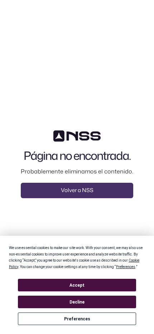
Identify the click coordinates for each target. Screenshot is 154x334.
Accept (77, 285)
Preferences (77, 318)
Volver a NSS (77, 190)
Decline (77, 302)
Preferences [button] (125, 267)
